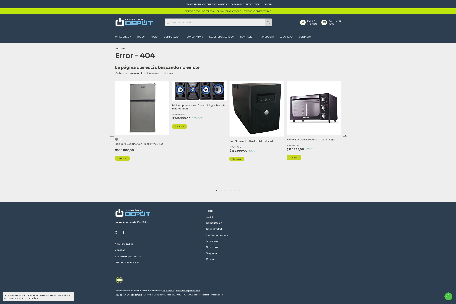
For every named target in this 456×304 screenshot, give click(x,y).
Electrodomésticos (221, 36)
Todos (140, 36)
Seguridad (286, 36)
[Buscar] (268, 22)
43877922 (121, 250)
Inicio (117, 48)
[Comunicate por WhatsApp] (448, 296)
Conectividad (194, 36)
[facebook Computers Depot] (123, 232)
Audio (154, 36)
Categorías (122, 36)
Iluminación (247, 36)
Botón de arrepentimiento (188, 290)
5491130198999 (124, 244)
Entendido (33, 298)
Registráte (312, 23)
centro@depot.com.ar (128, 256)
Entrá (310, 21)
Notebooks (267, 36)
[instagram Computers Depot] (116, 232)
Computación (172, 36)
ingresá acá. (168, 290)
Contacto (305, 36)
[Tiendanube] (129, 295)
